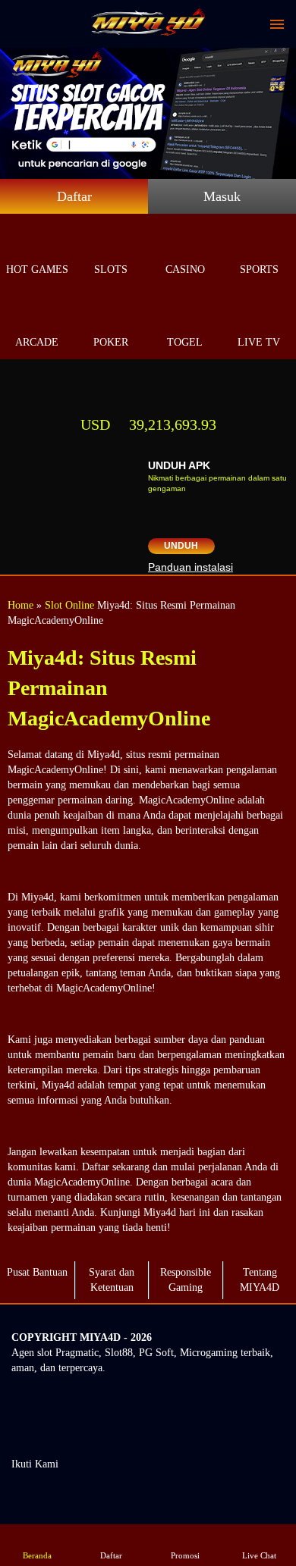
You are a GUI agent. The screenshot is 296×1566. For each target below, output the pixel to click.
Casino (185, 269)
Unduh (181, 545)
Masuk (222, 196)
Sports (259, 269)
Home (20, 605)
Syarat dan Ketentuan (111, 1280)
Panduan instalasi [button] (190, 567)
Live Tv (259, 342)
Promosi (185, 1555)
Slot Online (69, 605)
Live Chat (259, 1555)
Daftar (74, 196)
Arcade (36, 342)
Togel (185, 342)
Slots (111, 269)
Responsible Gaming (185, 1280)
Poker (110, 342)
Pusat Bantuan (37, 1272)
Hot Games (37, 269)
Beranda (37, 1555)
